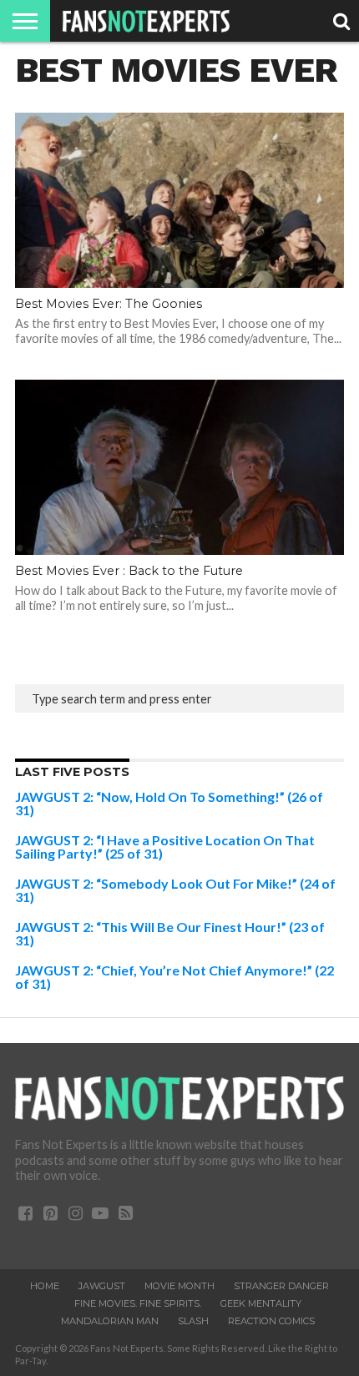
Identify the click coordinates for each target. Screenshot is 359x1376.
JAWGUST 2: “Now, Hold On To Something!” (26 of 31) (169, 803)
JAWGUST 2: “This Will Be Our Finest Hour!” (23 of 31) (170, 933)
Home (44, 1286)
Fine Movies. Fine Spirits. (137, 1303)
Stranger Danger (281, 1286)
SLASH (193, 1321)
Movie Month (179, 1286)
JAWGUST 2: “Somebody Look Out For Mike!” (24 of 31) (175, 890)
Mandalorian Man (110, 1321)
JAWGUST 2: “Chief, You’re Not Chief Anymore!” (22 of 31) (174, 976)
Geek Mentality (260, 1303)
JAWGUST (101, 1286)
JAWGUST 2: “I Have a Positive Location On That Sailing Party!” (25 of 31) (165, 846)
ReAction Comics (271, 1321)
